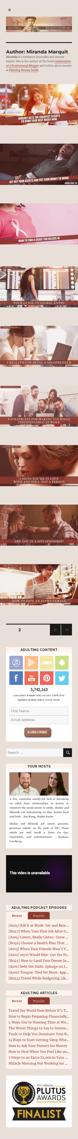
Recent (17, 916)
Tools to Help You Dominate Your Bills (40, 1034)
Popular (39, 916)
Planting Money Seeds (23, 70)
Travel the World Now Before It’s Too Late (43, 1010)
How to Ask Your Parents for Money (38, 1046)
